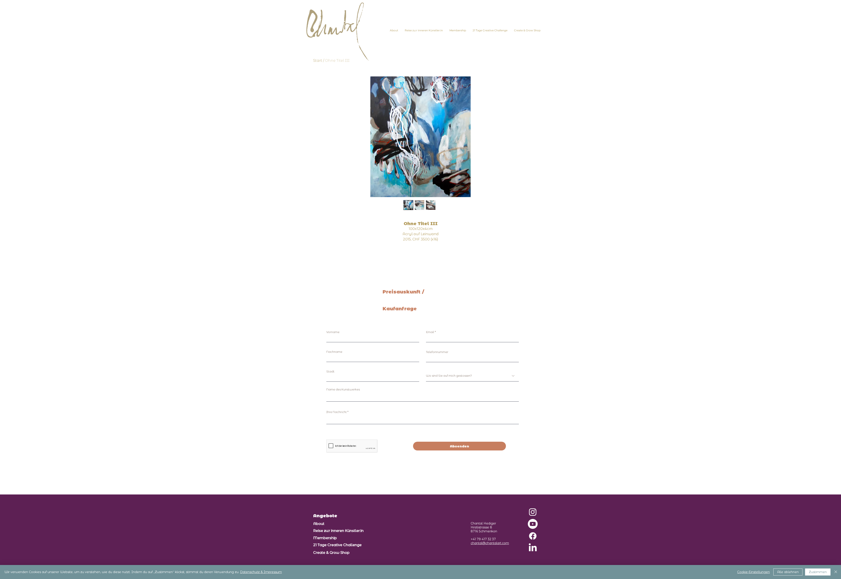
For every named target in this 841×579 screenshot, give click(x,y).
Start (317, 60)
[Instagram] (533, 512)
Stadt (330, 371)
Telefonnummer (437, 352)
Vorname (332, 332)
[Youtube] (533, 524)
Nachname (334, 351)
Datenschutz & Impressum (261, 572)
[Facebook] (533, 536)
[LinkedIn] (533, 548)
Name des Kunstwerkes (343, 389)
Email (430, 332)
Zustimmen (818, 572)
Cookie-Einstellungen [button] (753, 572)
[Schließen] (835, 571)
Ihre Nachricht (336, 412)
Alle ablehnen (788, 572)
